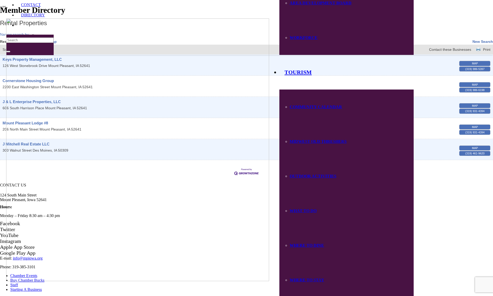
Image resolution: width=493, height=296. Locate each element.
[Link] (137, 280)
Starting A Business (26, 289)
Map (475, 63)
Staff (14, 285)
